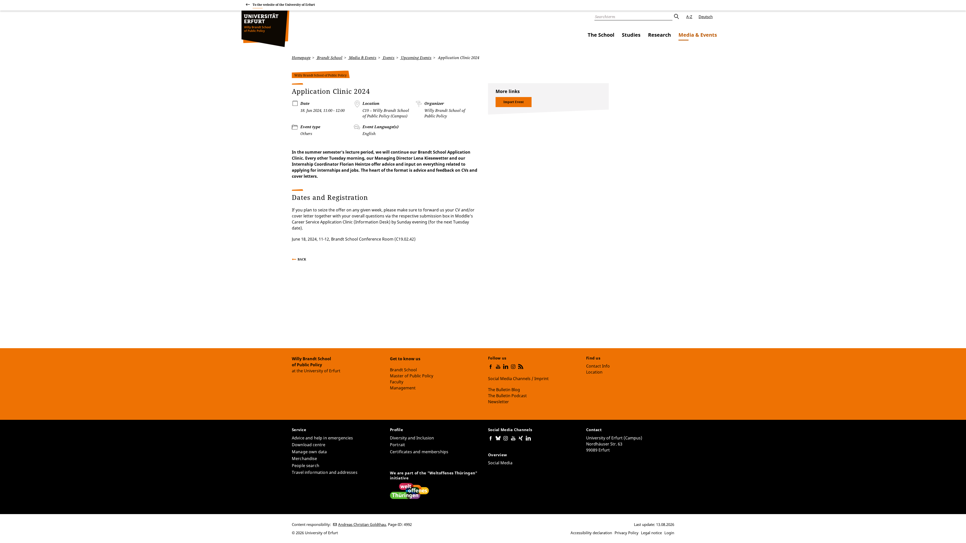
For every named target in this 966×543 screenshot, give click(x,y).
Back (302, 259)
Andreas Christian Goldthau (362, 524)
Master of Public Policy (411, 376)
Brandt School (329, 57)
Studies (631, 34)
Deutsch (706, 16)
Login (669, 532)
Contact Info (598, 366)
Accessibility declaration (591, 532)
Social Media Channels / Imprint (518, 378)
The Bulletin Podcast (507, 395)
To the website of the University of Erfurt (284, 5)
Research (659, 34)
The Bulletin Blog (504, 389)
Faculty (396, 382)
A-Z (689, 16)
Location (594, 372)
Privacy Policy (626, 532)
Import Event (513, 102)
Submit (676, 16)
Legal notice (651, 532)
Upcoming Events (415, 57)
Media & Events (697, 34)
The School (601, 34)
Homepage (301, 57)
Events (388, 57)
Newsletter (498, 401)
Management (403, 388)
